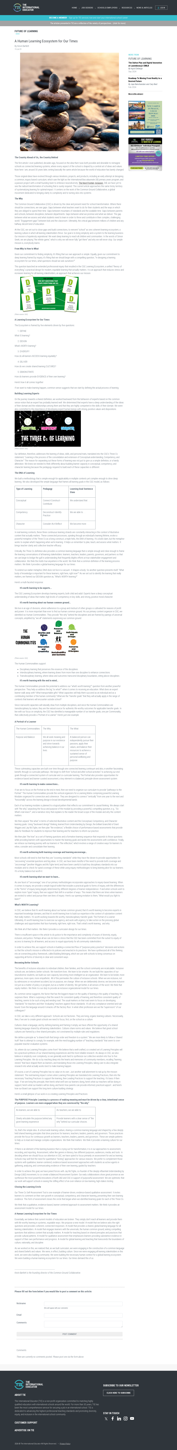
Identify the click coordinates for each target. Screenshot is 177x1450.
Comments (22, 1322)
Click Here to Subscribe (118, 1393)
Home (74, 8)
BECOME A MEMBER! (58, 18)
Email (19, 1314)
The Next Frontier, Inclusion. (91, 183)
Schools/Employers (108, 8)
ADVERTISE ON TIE (24, 1430)
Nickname (21, 1303)
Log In (162, 8)
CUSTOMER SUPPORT (26, 1422)
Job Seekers (87, 8)
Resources (127, 8)
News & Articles (144, 8)
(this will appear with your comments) (56, 1308)
